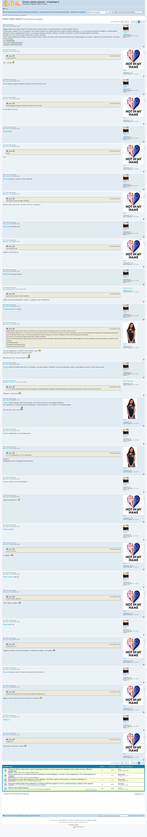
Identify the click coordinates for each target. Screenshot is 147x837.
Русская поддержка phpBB (89, 820)
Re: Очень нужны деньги (9, 49)
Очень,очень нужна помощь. (18, 788)
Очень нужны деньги (12, 19)
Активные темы (7, 15)
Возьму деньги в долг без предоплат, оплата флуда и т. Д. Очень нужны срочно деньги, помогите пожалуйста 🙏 (47, 779)
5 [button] (136, 22)
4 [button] (134, 22)
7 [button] (141, 22)
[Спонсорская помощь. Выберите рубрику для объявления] (12, 3)
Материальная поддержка (34, 19)
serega (10, 56)
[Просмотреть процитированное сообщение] (14, 56)
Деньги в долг (35, 772)
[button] (122, 22)
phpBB (63, 820)
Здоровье (36, 777)
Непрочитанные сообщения (19, 15)
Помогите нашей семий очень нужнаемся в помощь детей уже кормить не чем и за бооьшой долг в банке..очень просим (50, 783)
